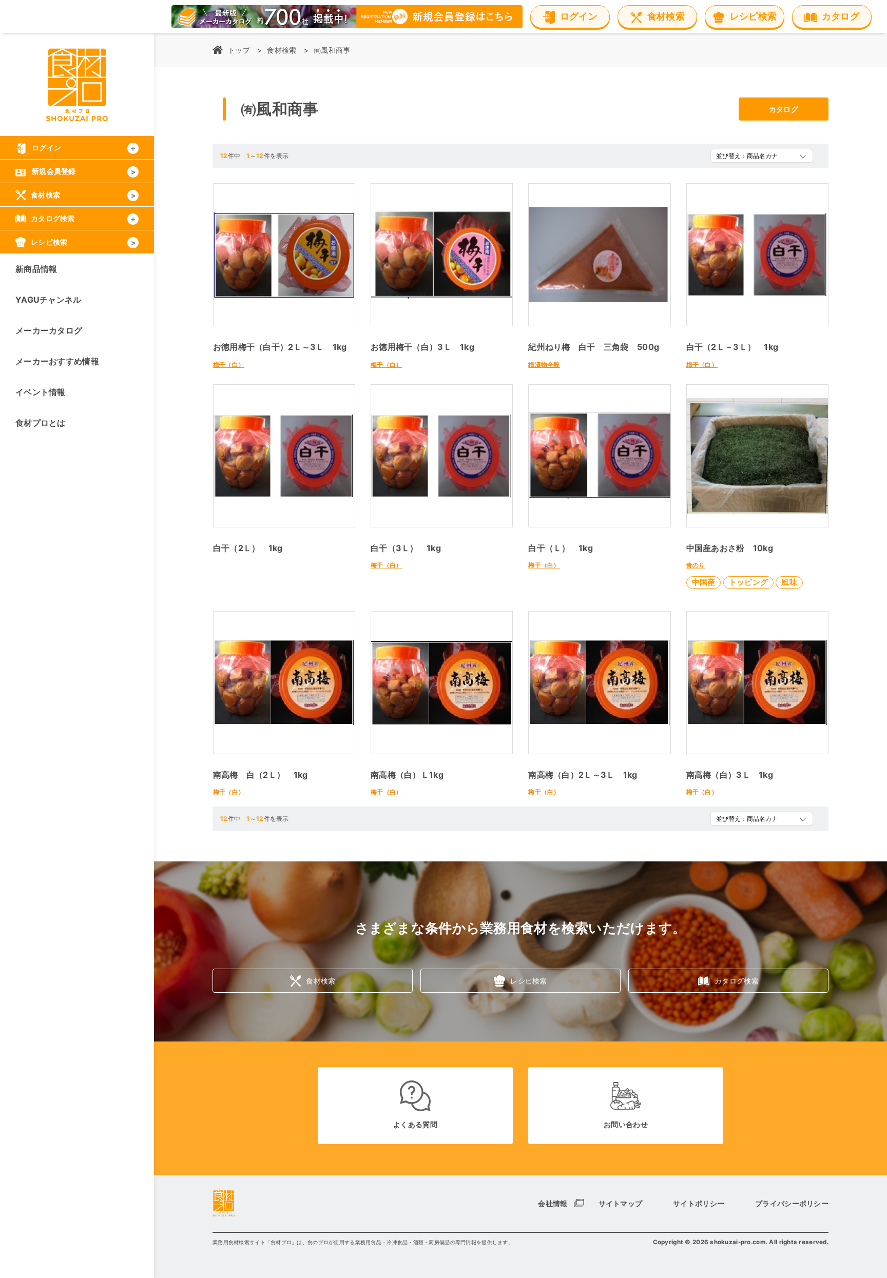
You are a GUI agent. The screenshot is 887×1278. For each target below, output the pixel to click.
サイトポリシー (698, 1203)
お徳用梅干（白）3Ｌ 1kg (422, 347)
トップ (239, 50)
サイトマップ (621, 1203)
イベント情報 (40, 392)
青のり (695, 565)
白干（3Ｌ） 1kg (406, 548)
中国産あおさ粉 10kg (729, 548)
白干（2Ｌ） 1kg (248, 548)
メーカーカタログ (48, 330)
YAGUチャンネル (48, 299)
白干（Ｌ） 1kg (560, 548)
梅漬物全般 (544, 364)
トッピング (748, 582)
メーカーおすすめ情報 (57, 361)
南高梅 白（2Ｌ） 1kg (260, 775)
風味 (789, 582)
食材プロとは (40, 423)
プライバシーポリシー (791, 1203)
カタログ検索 (737, 980)
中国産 (704, 582)
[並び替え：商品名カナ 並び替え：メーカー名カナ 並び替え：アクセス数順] (761, 156)
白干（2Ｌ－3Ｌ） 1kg (732, 347)
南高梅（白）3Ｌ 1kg (729, 775)
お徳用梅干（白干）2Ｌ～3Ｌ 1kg (280, 347)
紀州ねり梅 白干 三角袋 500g (593, 347)
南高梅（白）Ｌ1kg (407, 775)
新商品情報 (36, 269)
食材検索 (281, 50)
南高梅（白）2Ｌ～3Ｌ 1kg (582, 775)
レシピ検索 (528, 980)
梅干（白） (228, 364)
